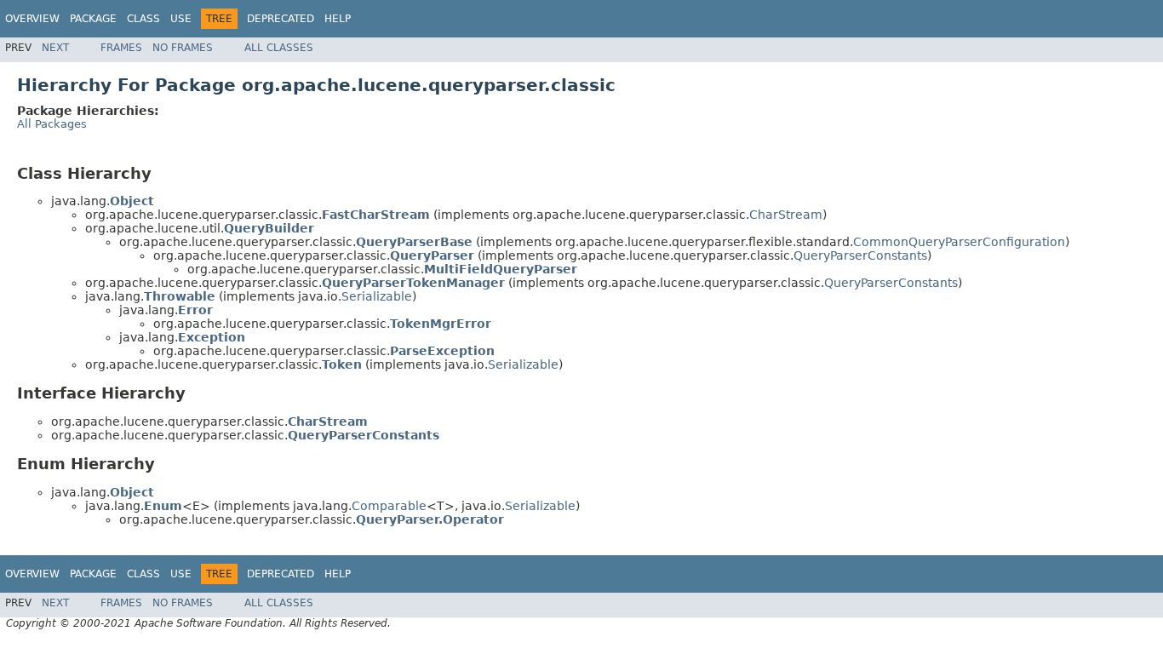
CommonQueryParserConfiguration (959, 242)
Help (337, 19)
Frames (121, 48)
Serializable (376, 296)
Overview (32, 19)
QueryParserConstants (860, 255)
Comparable (389, 506)
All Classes (278, 48)
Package (93, 19)
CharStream (785, 214)
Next (55, 48)
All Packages (52, 124)
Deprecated (280, 19)
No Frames (182, 48)
